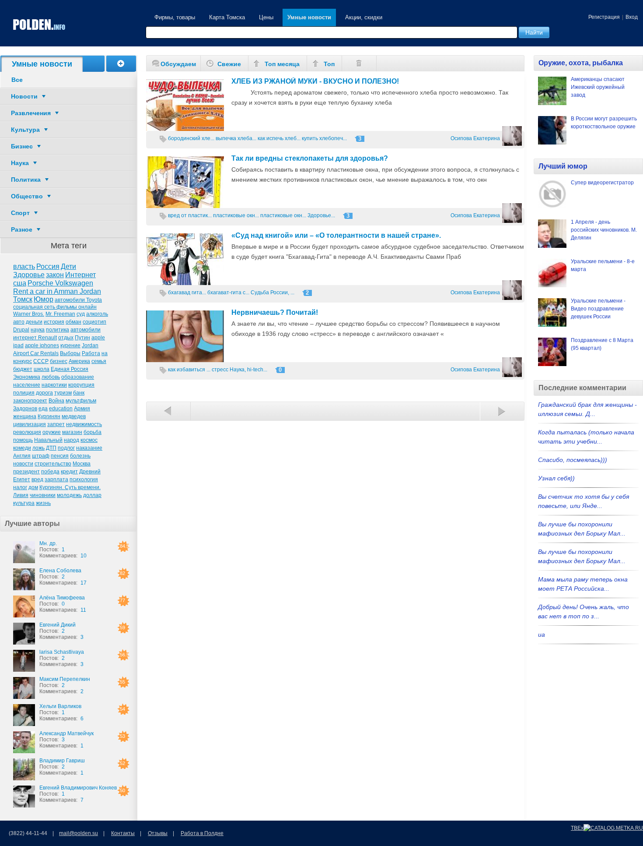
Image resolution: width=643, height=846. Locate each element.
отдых (65, 338)
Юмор (43, 299)
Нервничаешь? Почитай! (274, 312)
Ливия (20, 495)
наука (38, 330)
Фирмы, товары (174, 17)
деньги (34, 322)
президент (26, 472)
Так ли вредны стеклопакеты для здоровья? (309, 158)
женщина (24, 416)
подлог (66, 448)
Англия (22, 456)
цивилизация (29, 424)
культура (24, 503)
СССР (41, 361)
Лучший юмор (562, 166)
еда (43, 408)
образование (77, 377)
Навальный (48, 440)
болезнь (80, 456)
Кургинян (49, 416)
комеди (22, 448)
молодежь (69, 495)
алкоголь (97, 314)
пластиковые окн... (236, 215)
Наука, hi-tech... (248, 370)
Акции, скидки (363, 17)
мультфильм (81, 401)
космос (89, 440)
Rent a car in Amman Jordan (57, 291)
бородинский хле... (191, 138)
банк (78, 393)
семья (98, 361)
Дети (68, 266)
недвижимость (84, 424)
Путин (82, 338)
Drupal (21, 330)
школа (41, 369)
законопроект (30, 401)
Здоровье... (321, 215)
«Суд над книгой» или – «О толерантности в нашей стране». (336, 235)
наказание (89, 448)
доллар (92, 495)
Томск (22, 299)
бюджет (22, 369)
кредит (69, 472)
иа (541, 634)
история (54, 322)
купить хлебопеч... (324, 138)
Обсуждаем (178, 63)
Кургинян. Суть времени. (70, 487)
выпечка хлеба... (236, 138)
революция (27, 432)
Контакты (123, 833)
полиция (24, 393)
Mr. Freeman (60, 314)
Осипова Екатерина (475, 138)
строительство (53, 464)
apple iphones (42, 345)
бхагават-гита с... (228, 292)
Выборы (70, 353)
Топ (329, 63)
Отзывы (158, 833)
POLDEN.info (39, 24)
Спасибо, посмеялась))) (572, 459)
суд (81, 314)
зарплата (56, 479)
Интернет (80, 274)
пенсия (60, 456)
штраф (40, 456)
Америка (79, 361)
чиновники (43, 495)
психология (84, 479)
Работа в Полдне (202, 833)
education (61, 408)
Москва (82, 464)
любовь (51, 377)
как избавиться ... (189, 370)
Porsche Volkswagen (60, 283)
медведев (74, 416)
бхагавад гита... (187, 292)
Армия (82, 408)
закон (55, 274)
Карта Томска (227, 17)
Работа (91, 353)
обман (73, 322)
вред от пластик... (190, 215)
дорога (44, 393)
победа (50, 472)
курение (70, 345)
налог (20, 487)
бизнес (58, 361)
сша (19, 283)
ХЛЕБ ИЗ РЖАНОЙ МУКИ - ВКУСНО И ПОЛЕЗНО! (315, 81)
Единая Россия (69, 369)
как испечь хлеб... (279, 138)
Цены (266, 17)
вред (37, 479)
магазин (72, 432)
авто (18, 322)
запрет (56, 424)
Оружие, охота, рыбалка (580, 63)
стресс (220, 370)
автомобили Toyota (78, 300)
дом (33, 487)
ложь (38, 448)
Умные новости (309, 17)
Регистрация (604, 17)
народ (71, 440)
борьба (92, 432)
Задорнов (25, 408)
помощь (23, 440)
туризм (63, 393)
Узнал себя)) (556, 478)
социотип (94, 322)
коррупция (81, 385)
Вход (632, 17)
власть (24, 266)
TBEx (577, 828)
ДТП (51, 448)
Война (56, 401)
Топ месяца (282, 63)
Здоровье (29, 274)
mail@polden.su (78, 833)
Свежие (229, 63)
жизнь (43, 503)
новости (23, 464)
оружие (51, 432)
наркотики (54, 385)
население (26, 385)
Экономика (26, 377)
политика (57, 330)
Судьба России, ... (272, 292)
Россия (47, 266)
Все (17, 79)
